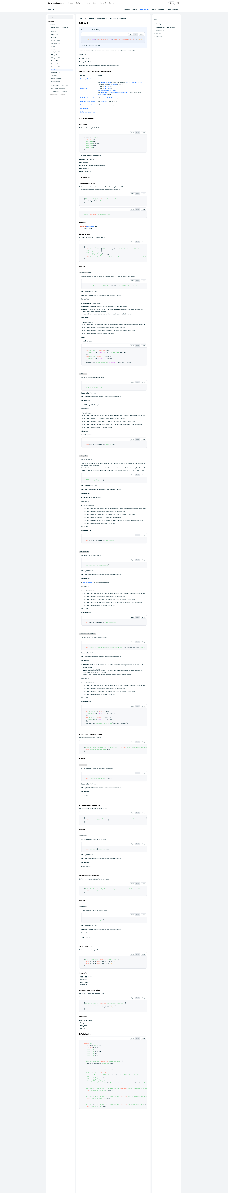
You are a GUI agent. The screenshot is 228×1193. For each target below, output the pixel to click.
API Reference (144, 9)
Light (130, 34)
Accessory (161, 9)
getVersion (108, 86)
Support (111, 3)
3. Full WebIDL (158, 36)
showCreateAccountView (108, 92)
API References (90, 18)
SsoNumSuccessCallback (122, 92)
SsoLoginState (102, 90)
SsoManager (83, 88)
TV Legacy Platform (173, 9)
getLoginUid (108, 88)
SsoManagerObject (85, 79)
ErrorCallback (113, 84)
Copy (141, 34)
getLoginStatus (110, 90)
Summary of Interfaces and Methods (164, 27)
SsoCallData (110, 98)
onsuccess (104, 98)
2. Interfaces (157, 33)
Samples (153, 9)
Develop (135, 9)
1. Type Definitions (159, 30)
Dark (136, 34)
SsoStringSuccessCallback (87, 101)
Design (127, 9)
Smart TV (51, 9)
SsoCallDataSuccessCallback (134, 82)
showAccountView (106, 82)
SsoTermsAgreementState (87, 112)
